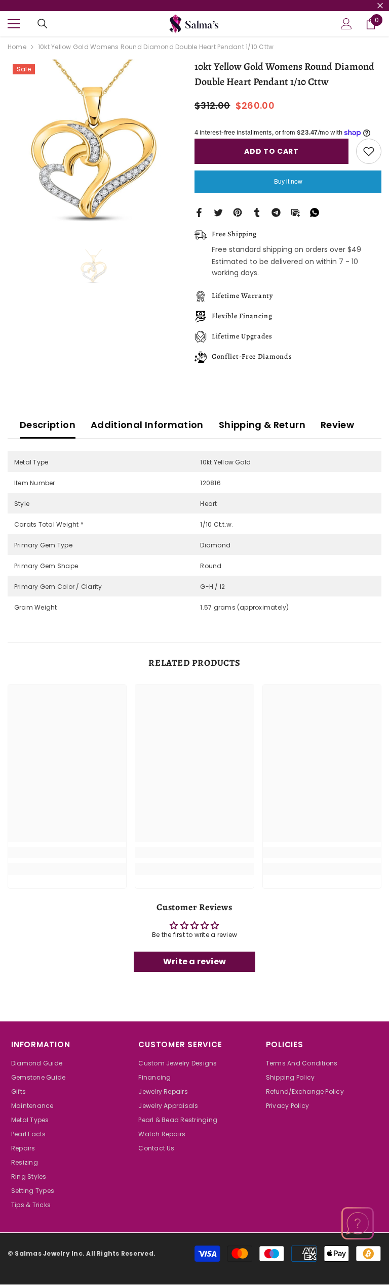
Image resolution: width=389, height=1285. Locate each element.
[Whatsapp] (314, 211)
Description (47, 424)
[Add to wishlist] (368, 151)
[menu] (14, 24)
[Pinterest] (237, 211)
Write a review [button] (194, 961)
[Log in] (346, 23)
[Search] (42, 24)
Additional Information (147, 424)
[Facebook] (199, 211)
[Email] (295, 211)
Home (17, 46)
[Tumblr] (256, 211)
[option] (93, 145)
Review (337, 424)
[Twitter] (218, 211)
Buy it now (288, 181)
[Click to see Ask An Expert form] (357, 1223)
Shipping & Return (262, 424)
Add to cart (271, 151)
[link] (67, 852)
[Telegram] (276, 211)
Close (380, 6)
